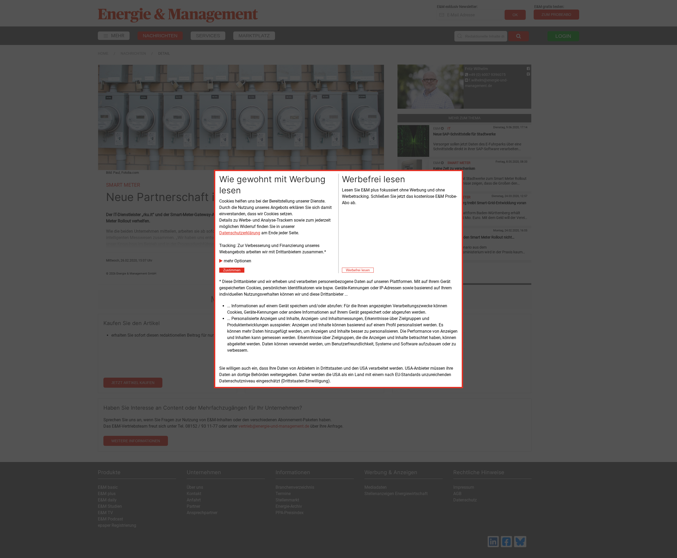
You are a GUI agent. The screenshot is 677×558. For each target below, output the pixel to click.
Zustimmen (232, 270)
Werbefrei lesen (358, 270)
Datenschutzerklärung (239, 232)
